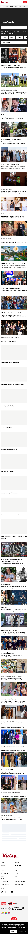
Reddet (21, 931)
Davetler (6, 6)
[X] (8, 892)
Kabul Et (13, 931)
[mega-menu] (20, 2)
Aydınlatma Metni (12, 927)
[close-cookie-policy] (26, 931)
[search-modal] (18, 2)
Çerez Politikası (19, 926)
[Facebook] (5, 892)
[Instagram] (2, 892)
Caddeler (11, 6)
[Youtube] (12, 892)
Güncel (2, 6)
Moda (24, 6)
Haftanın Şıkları (18, 6)
